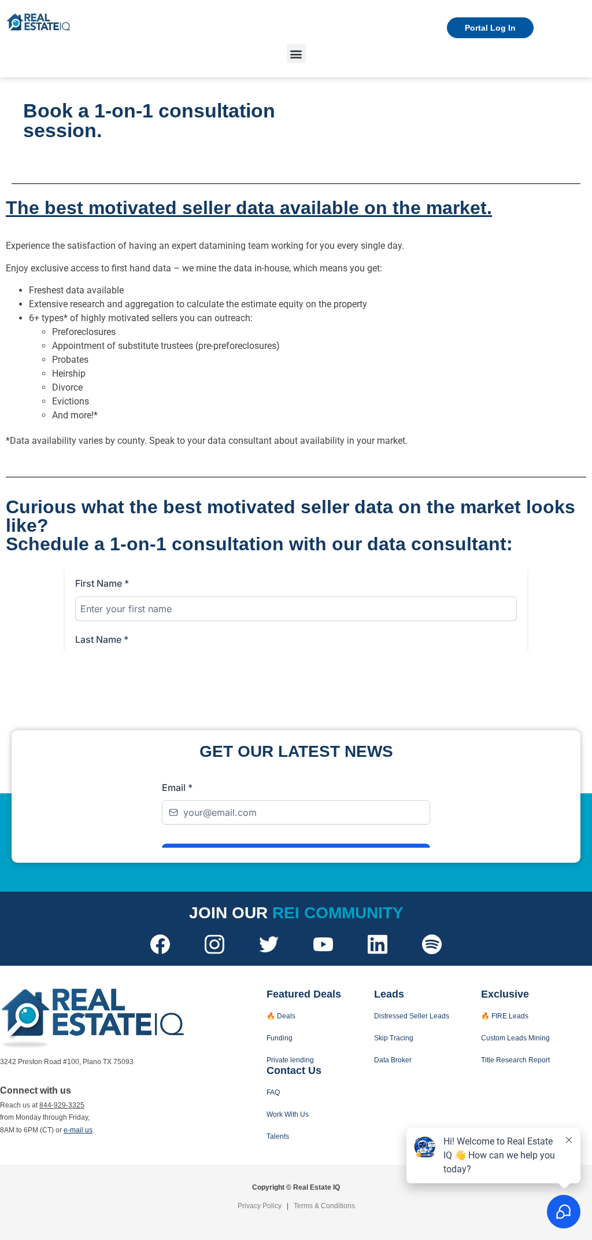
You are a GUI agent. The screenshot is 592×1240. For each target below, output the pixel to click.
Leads (389, 994)
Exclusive (505, 994)
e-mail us (78, 1130)
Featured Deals (304, 994)
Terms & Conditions (324, 1206)
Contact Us (294, 1070)
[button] (296, 53)
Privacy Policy (260, 1206)
